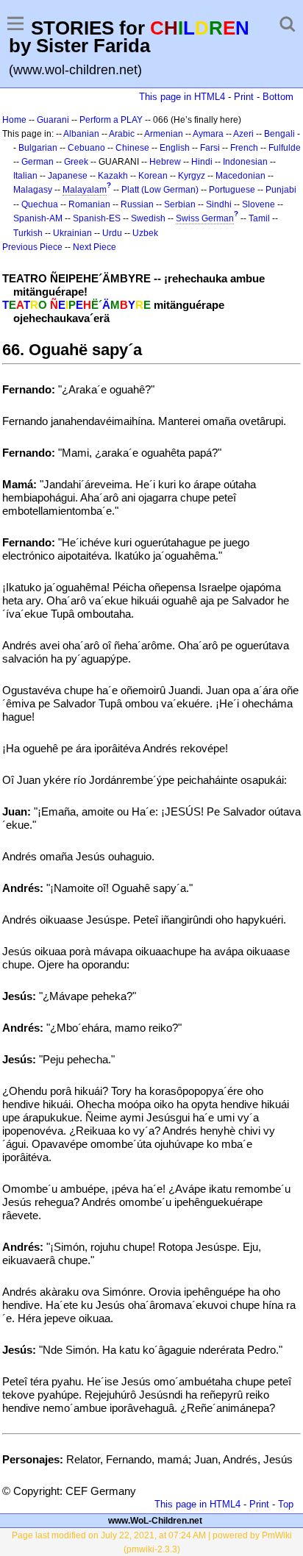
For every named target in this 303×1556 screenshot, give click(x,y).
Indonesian (245, 162)
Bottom (278, 96)
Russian (137, 204)
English (175, 148)
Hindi (202, 162)
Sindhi (219, 204)
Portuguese (232, 190)
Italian (25, 176)
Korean (153, 176)
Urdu (112, 233)
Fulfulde (284, 148)
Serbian (180, 204)
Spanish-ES (97, 218)
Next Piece (94, 247)
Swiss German (205, 218)
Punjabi (280, 190)
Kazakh (113, 176)
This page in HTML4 (182, 96)
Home (14, 120)
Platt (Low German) (160, 190)
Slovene (258, 204)
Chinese (132, 148)
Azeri (243, 134)
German (37, 162)
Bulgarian (37, 148)
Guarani (53, 120)
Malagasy (32, 190)
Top (285, 1504)
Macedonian (240, 176)
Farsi (210, 148)
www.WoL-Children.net (155, 1521)
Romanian (89, 204)
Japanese (68, 176)
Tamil (259, 218)
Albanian (81, 134)
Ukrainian (72, 233)
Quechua (39, 204)
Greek (76, 162)
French (244, 148)
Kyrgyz (191, 176)
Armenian (163, 134)
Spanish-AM (38, 218)
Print (244, 96)
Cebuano (86, 148)
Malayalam (85, 190)
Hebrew (165, 162)
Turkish (28, 233)
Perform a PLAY (111, 120)
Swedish (148, 218)
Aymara (208, 134)
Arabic (122, 134)
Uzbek (145, 233)
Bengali (279, 134)
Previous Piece (32, 247)
